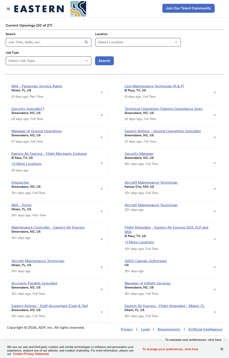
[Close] (222, 349)
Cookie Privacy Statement (31, 354)
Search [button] (104, 61)
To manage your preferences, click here (170, 349)
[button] (87, 42)
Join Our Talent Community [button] (188, 8)
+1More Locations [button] (139, 242)
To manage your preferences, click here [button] (193, 339)
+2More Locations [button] (26, 164)
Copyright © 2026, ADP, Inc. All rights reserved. (46, 327)
